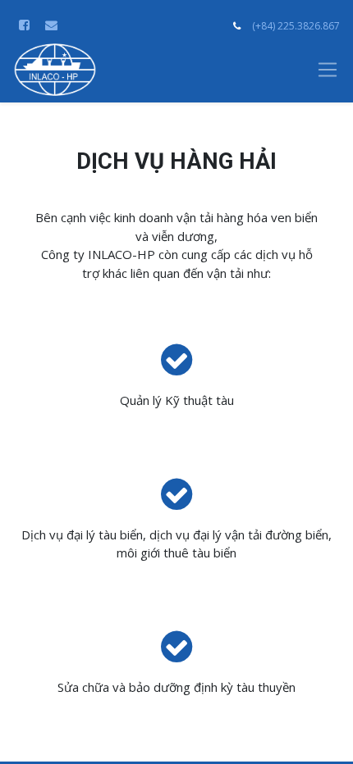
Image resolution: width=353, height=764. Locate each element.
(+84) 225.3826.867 (296, 26)
